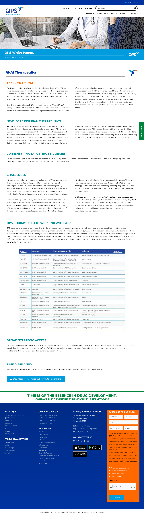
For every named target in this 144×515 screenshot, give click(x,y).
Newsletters (43, 450)
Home (7, 57)
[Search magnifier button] (135, 8)
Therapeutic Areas (45, 423)
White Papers (44, 464)
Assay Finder (9, 442)
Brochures (42, 432)
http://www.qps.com (124, 450)
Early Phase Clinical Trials (48, 415)
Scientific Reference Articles (49, 456)
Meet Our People (11, 426)
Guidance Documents (47, 442)
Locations (8, 423)
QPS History (9, 418)
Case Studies (43, 434)
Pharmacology (10, 450)
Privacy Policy (10, 434)
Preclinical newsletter (119, 471)
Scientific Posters (45, 453)
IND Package (9, 448)
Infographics (43, 445)
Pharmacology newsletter (120, 468)
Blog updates (116, 476)
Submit (116, 498)
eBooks (41, 440)
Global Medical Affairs (47, 418)
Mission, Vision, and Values (14, 415)
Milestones (8, 420)
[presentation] (122, 486)
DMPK (7, 445)
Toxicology (8, 453)
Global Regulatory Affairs (48, 420)
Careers (7, 431)
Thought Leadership (46, 458)
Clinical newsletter (117, 474)
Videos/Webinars (45, 461)
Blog (6, 428)
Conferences (43, 437)
